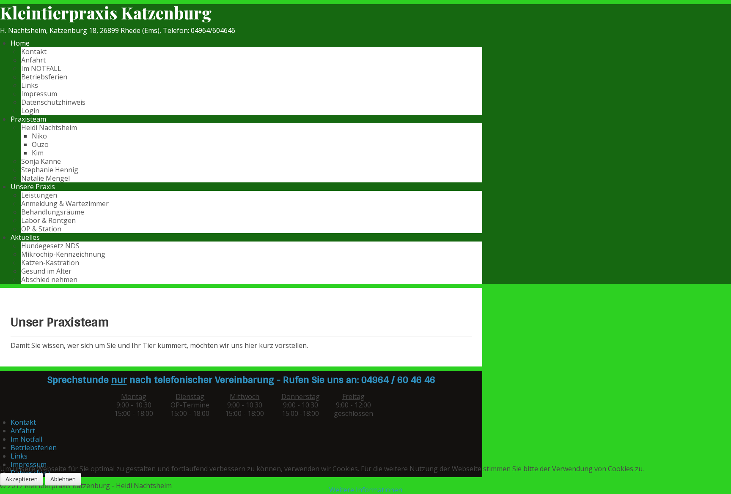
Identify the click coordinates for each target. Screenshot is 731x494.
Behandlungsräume (52, 212)
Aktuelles (25, 237)
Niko (39, 136)
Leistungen (39, 195)
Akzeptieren (21, 479)
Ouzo (40, 144)
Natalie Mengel (45, 178)
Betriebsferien (44, 76)
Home (20, 43)
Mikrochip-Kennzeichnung (63, 254)
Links (29, 85)
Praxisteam (28, 119)
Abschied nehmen (49, 279)
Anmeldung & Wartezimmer (65, 203)
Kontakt (34, 51)
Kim (38, 152)
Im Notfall (26, 439)
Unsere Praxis (33, 186)
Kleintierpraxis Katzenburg (106, 13)
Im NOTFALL (41, 68)
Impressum (39, 93)
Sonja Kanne (41, 161)
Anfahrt (33, 60)
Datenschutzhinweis (53, 102)
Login (30, 110)
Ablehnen (63, 479)
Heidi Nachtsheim (49, 127)
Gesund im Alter (46, 271)
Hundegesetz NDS (50, 245)
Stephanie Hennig (49, 169)
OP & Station (41, 228)
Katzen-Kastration (50, 262)
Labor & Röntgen (48, 220)
